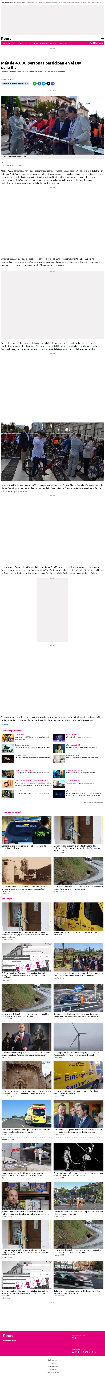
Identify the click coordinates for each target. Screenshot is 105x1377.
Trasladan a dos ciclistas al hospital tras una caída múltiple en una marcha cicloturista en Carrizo (26, 1130)
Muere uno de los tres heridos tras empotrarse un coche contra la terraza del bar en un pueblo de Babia (25, 1174)
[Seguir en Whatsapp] (93, 1352)
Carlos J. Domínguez (8, 1096)
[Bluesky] (44, 84)
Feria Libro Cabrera (62, 2)
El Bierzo (53, 43)
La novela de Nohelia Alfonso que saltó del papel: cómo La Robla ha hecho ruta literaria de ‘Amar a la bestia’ (78, 974)
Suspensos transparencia (28, 2)
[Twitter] (48, 84)
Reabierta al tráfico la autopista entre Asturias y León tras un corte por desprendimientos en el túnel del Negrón (78, 1015)
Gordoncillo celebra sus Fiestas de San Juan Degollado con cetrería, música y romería (78, 1212)
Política (14, 43)
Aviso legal (52, 1369)
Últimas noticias (8, 1139)
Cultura (21, 43)
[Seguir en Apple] (75, 1338)
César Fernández (59, 978)
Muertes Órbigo (17, 2)
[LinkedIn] (53, 84)
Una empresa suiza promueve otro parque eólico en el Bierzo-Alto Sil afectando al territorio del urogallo (76, 1053)
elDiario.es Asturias (59, 1019)
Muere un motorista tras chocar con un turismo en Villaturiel (75, 933)
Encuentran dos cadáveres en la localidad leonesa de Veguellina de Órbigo (24, 847)
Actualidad (6, 43)
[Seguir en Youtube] (86, 1352)
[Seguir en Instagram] (83, 1352)
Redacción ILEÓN (59, 853)
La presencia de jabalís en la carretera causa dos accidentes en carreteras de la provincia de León (78, 887)
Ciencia (35, 43)
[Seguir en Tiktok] (90, 1352)
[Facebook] (39, 84)
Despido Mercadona (85, 2)
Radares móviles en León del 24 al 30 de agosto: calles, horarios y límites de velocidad (77, 1292)
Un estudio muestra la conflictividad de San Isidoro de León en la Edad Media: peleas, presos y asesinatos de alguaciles (25, 888)
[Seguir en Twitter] (76, 1352)
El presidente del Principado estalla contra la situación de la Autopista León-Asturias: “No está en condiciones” (26, 1053)
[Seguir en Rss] (95, 1352)
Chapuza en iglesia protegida (73, 2)
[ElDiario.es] (96, 43)
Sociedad (28, 43)
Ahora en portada (8, 899)
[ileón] (14, 1335)
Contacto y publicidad (52, 1372)
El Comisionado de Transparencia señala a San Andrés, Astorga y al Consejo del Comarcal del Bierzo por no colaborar (25, 975)
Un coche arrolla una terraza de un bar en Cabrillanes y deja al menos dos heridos (77, 1092)
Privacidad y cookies (52, 1366)
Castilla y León (63, 43)
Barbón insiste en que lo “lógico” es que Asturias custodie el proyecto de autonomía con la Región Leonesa (78, 1130)
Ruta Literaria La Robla (40, 2)
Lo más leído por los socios (12, 812)
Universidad (44, 43)
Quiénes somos (52, 1360)
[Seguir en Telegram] (81, 1352)
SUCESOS (93, 2)
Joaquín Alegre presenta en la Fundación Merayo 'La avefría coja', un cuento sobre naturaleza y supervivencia (25, 1212)
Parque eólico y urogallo (51, 2)
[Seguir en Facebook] (78, 1352)
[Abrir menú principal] (102, 38)
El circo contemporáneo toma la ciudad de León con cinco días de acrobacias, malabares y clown (78, 1174)
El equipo (52, 1363)
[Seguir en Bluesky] (73, 1352)
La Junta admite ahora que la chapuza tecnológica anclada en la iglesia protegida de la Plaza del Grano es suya (26, 1092)
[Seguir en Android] (73, 1338)
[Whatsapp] (35, 84)
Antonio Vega (6, 980)
